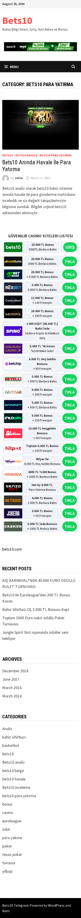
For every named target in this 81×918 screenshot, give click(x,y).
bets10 (7, 155)
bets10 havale (26, 155)
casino (7, 812)
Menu (14, 66)
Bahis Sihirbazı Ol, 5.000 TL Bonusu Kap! (35, 609)
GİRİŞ (70, 247)
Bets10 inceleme (16, 787)
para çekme (12, 837)
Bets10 (17, 20)
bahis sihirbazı (14, 737)
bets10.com (12, 549)
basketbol (10, 745)
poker (7, 846)
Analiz (7, 728)
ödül (6, 829)
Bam (5, 910)
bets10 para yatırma (56, 155)
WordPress (56, 905)
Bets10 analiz (13, 762)
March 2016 (12, 687)
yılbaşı (7, 871)
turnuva (8, 862)
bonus (7, 804)
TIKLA (70, 261)
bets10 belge (13, 770)
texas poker (12, 854)
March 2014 (12, 696)
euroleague (11, 820)
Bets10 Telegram (15, 905)
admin (19, 178)
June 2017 (10, 679)
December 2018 (15, 670)
